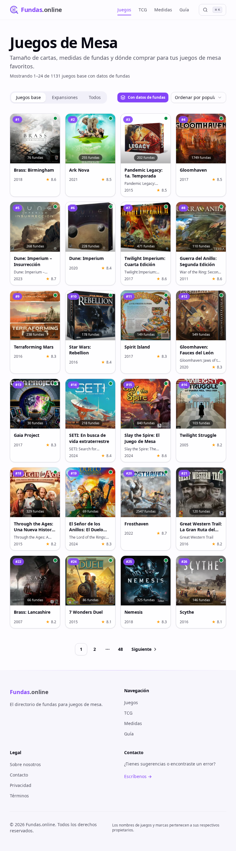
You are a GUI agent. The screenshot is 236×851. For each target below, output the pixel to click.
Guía (184, 10)
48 (120, 649)
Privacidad (20, 785)
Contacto (19, 775)
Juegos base (28, 97)
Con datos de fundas (146, 97)
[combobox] (198, 97)
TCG (143, 10)
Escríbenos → (138, 776)
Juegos (124, 10)
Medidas (163, 10)
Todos (95, 97)
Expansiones (65, 97)
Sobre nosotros (25, 764)
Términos (19, 796)
